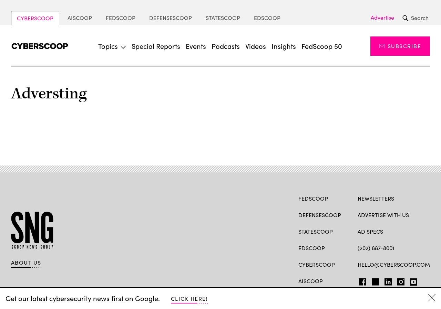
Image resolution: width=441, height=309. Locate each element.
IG (399, 280)
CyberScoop (35, 18)
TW (374, 280)
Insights (283, 46)
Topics (108, 46)
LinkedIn (388, 280)
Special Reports (156, 46)
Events (196, 46)
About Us (26, 262)
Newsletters (376, 198)
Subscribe (404, 46)
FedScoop (120, 17)
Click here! (189, 298)
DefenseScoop (170, 17)
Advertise (382, 17)
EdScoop (267, 17)
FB (361, 280)
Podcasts (226, 46)
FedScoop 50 (321, 46)
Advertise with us (383, 215)
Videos (255, 46)
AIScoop (80, 17)
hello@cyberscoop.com (394, 264)
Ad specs (370, 231)
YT (412, 280)
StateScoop (223, 17)
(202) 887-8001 (376, 248)
